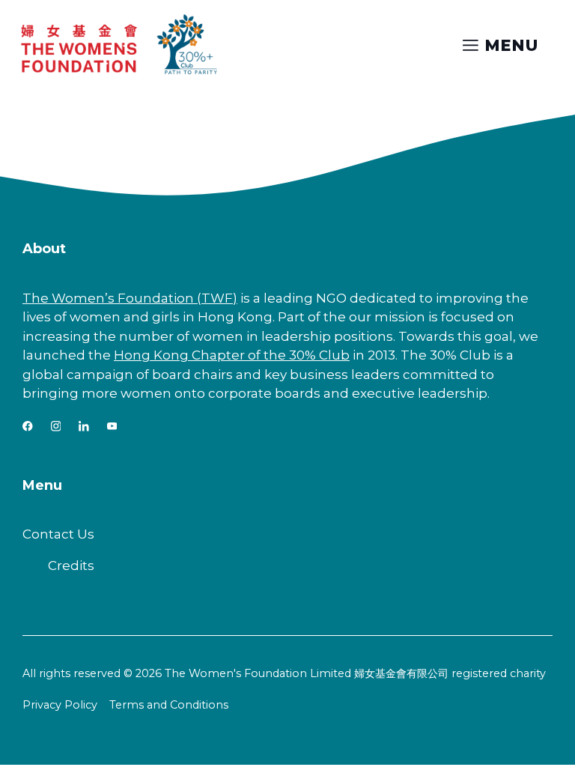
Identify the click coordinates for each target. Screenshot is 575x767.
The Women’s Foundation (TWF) (129, 298)
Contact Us (58, 534)
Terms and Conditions (168, 705)
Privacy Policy (59, 705)
